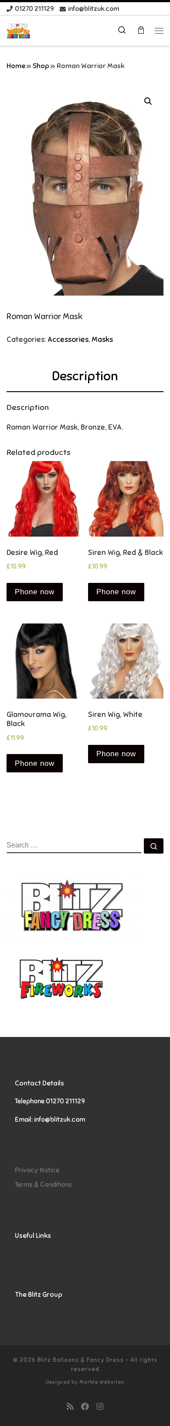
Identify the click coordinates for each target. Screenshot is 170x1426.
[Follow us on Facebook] (85, 1407)
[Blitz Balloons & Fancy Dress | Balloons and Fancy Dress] (19, 30)
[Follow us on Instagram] (99, 1407)
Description (85, 376)
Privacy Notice (37, 1170)
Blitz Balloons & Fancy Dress (80, 1360)
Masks (102, 339)
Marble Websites (101, 1382)
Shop (41, 66)
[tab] (85, 376)
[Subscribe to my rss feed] (70, 1407)
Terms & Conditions (43, 1184)
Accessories (68, 339)
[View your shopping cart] (140, 31)
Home (16, 66)
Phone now (34, 592)
